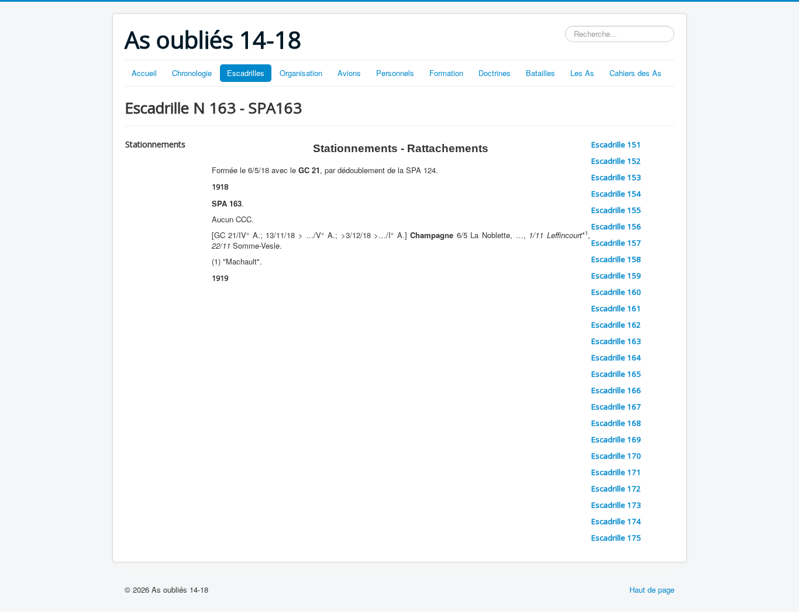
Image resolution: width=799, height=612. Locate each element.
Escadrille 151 (616, 144)
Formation (446, 72)
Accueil (144, 72)
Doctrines (494, 72)
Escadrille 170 (616, 456)
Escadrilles (245, 72)
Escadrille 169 (616, 439)
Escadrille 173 (616, 505)
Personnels (395, 72)
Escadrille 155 (616, 210)
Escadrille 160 (616, 292)
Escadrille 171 (616, 472)
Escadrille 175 (616, 537)
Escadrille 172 (616, 488)
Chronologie (192, 72)
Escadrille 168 (616, 423)
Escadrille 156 (616, 226)
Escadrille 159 (616, 275)
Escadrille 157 (616, 243)
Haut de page (651, 589)
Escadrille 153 (616, 177)
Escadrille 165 (616, 374)
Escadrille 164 (616, 357)
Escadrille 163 (616, 341)
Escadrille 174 (616, 521)
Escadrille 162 (616, 324)
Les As (582, 72)
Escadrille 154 (616, 193)
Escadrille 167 (616, 406)
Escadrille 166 (616, 390)
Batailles (540, 72)
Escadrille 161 (616, 308)
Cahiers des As (635, 72)
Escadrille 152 (616, 161)
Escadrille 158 (616, 259)
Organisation (301, 72)
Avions (349, 72)
